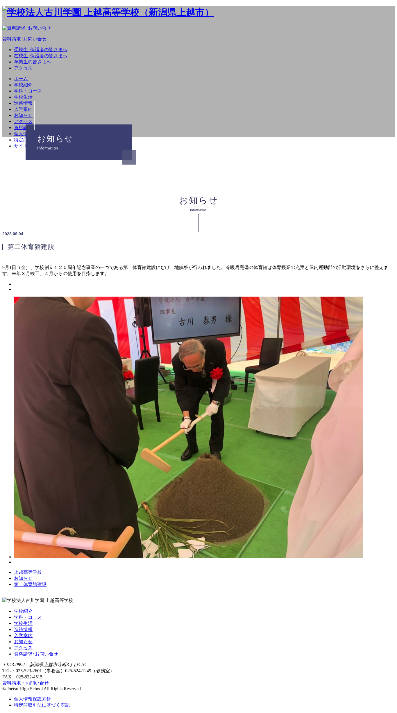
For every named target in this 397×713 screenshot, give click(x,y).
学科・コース (28, 90)
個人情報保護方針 (32, 698)
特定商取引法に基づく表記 (42, 705)
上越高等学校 (28, 572)
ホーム (21, 78)
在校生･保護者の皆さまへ (40, 55)
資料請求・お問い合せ (25, 682)
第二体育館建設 (30, 584)
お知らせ (23, 115)
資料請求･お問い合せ (36, 653)
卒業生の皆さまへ (32, 61)
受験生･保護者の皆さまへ (40, 49)
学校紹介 (23, 84)
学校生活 (23, 97)
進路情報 (23, 103)
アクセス (23, 67)
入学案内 (23, 109)
